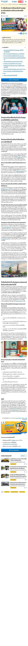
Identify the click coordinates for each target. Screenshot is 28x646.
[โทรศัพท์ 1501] (14, 2)
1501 (19, 446)
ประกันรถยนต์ (15, 410)
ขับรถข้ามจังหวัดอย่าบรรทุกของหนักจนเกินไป (13, 61)
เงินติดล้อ (13, 440)
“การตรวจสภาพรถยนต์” (6, 227)
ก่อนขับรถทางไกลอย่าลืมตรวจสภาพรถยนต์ (12, 63)
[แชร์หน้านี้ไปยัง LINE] (23, 33)
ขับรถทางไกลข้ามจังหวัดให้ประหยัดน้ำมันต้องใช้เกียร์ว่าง (15, 58)
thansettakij (18, 418)
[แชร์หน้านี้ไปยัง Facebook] (21, 33)
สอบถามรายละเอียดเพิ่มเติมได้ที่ (10, 75)
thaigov (23, 418)
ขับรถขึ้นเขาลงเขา (5, 189)
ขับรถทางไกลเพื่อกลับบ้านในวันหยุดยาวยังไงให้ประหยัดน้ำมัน (13, 50)
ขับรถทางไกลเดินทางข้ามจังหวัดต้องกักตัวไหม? (13, 71)
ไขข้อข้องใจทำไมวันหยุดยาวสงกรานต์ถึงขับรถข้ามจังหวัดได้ (14, 66)
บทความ (6, 4)
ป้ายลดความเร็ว (20, 157)
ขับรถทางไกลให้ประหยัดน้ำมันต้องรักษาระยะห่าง (14, 55)
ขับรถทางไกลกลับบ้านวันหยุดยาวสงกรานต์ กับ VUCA (15, 69)
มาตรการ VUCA (19, 301)
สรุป (5, 73)
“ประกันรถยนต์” (5, 238)
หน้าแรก (2, 4)
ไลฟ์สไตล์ (9, 4)
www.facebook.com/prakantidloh (10, 444)
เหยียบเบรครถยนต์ (20, 171)
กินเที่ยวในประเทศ (15, 4)
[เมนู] (25, 1)
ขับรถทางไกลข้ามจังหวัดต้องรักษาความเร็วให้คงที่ (14, 53)
